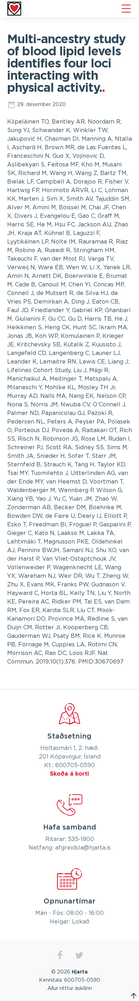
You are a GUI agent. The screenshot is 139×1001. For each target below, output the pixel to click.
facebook (59, 955)
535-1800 (81, 839)
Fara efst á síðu (133, 995)
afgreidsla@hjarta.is (83, 848)
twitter (79, 955)
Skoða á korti (69, 774)
